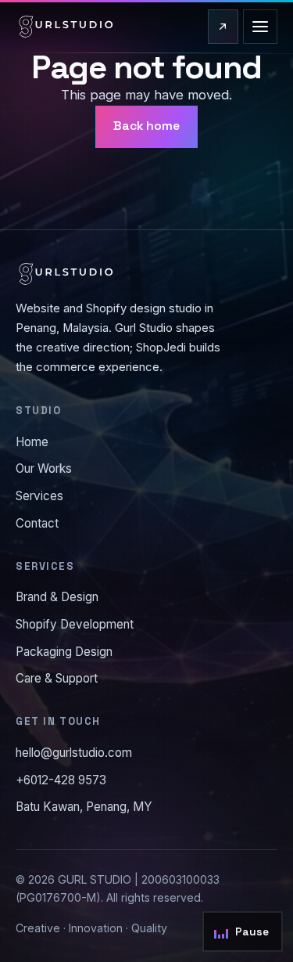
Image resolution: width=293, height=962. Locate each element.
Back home (146, 126)
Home (32, 441)
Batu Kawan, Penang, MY (84, 806)
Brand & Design (57, 596)
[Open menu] (260, 26)
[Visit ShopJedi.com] (223, 26)
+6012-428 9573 (61, 780)
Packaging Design (64, 651)
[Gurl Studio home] (66, 26)
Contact (37, 523)
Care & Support (57, 678)
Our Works (44, 468)
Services (39, 495)
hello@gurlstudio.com (74, 752)
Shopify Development (75, 624)
